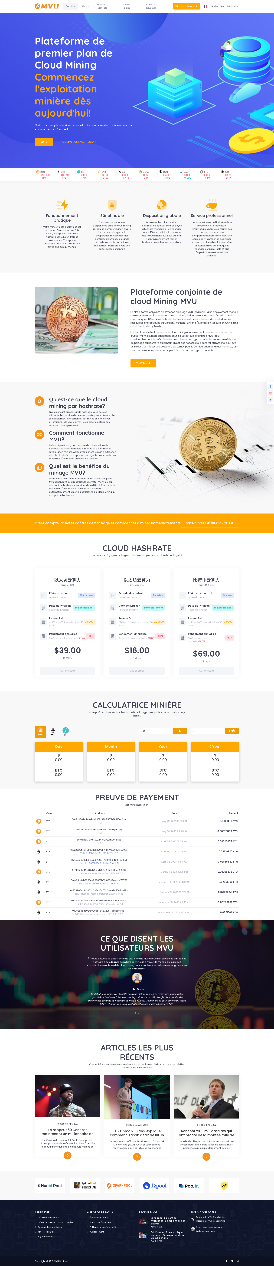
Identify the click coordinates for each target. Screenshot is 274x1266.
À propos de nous (99, 1217)
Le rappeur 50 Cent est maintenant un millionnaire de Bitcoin (68, 1134)
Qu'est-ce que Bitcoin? (49, 1217)
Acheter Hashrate (46, 1231)
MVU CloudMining (216, 1217)
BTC (40, 735)
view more (143, 363)
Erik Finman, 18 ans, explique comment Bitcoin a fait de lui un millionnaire (137, 1135)
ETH (53, 735)
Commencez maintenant (79, 142)
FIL (65, 735)
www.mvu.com (209, 1231)
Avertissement (97, 1231)
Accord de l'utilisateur (100, 1222)
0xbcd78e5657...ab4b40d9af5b (102, 883)
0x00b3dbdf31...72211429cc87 (102, 853)
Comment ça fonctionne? (51, 1227)
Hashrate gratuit (188, 6)
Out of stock (67, 670)
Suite (43, 142)
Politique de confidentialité (103, 1227)
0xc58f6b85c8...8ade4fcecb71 (102, 863)
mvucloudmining (216, 1221)
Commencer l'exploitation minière (210, 523)
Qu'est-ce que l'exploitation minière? (56, 1222)
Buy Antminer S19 (46, 1236)
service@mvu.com (212, 1227)
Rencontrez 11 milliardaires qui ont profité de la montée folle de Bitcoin (206, 1135)
